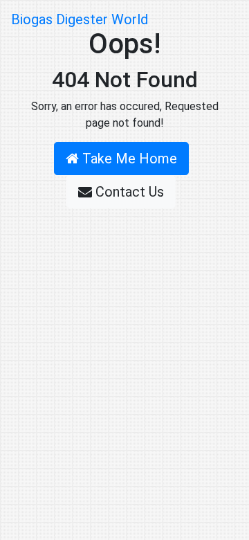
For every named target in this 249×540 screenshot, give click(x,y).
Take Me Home (128, 158)
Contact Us (128, 191)
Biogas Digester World (79, 19)
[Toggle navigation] (218, 19)
